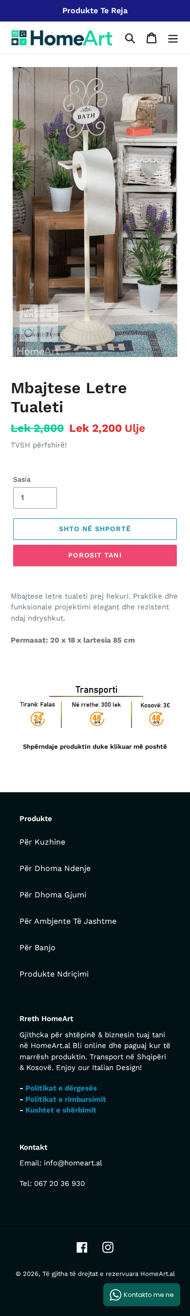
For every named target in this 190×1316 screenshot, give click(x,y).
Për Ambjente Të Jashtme (67, 921)
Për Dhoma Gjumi (52, 894)
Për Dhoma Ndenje (55, 868)
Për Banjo (37, 947)
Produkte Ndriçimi (54, 974)
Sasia (22, 479)
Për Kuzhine (42, 842)
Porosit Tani (94, 555)
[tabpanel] (95, 717)
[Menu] (173, 38)
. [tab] (18, 665)
